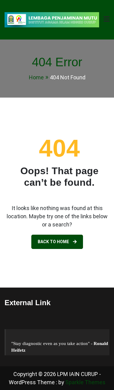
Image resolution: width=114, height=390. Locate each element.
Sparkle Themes (85, 382)
